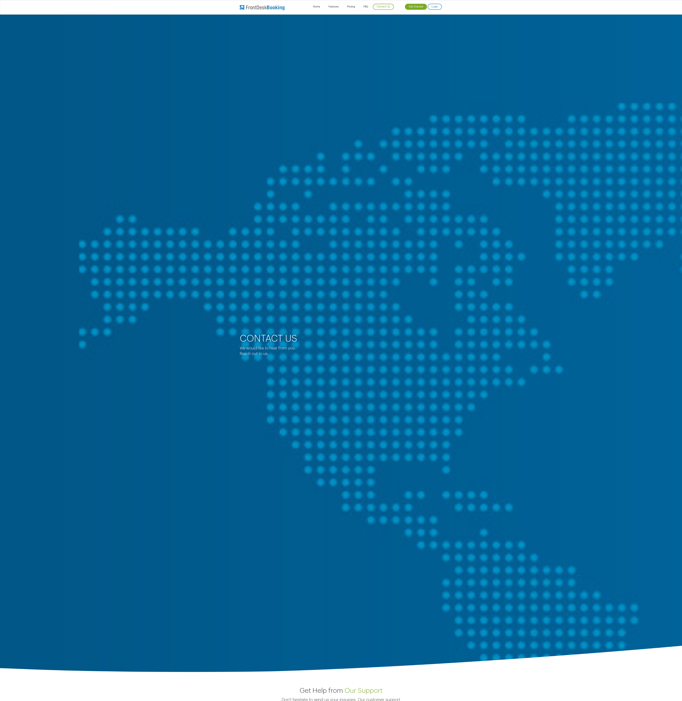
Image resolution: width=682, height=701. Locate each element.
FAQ (366, 7)
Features (334, 7)
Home (316, 7)
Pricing (351, 7)
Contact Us (383, 7)
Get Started (416, 7)
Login (435, 7)
